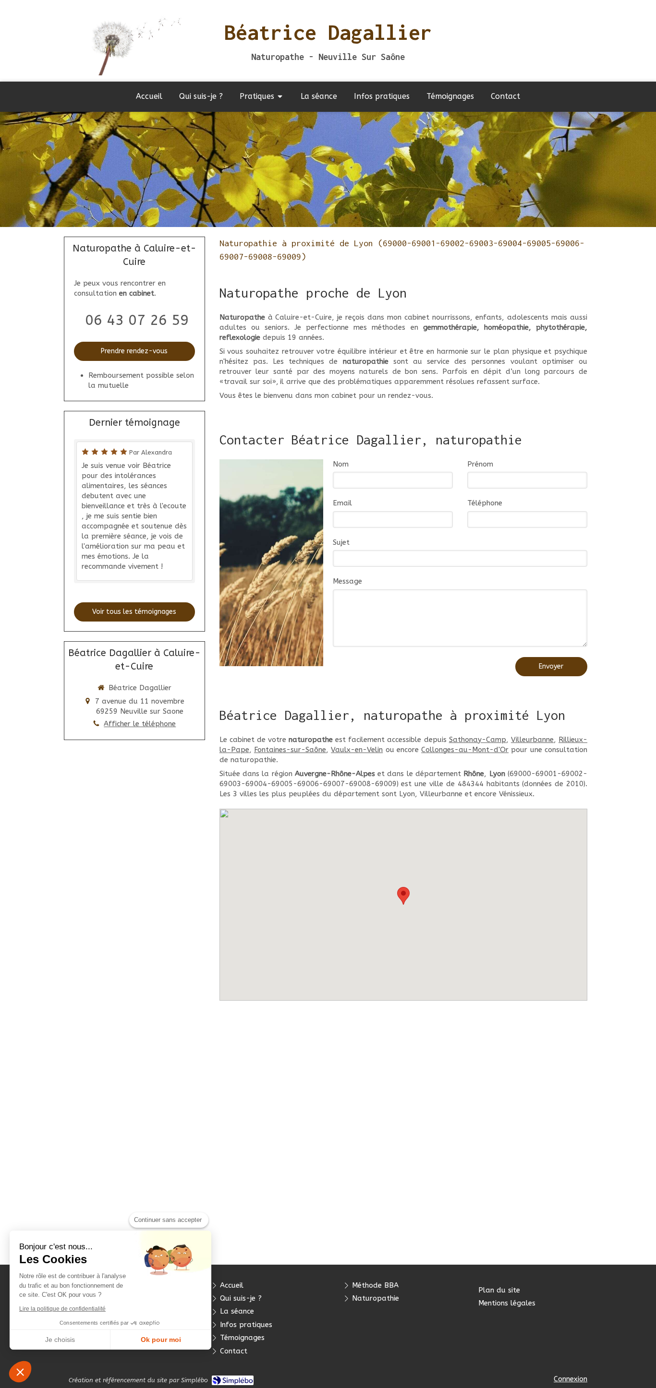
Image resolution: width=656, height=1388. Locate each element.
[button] (20, 1371)
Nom (341, 464)
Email (342, 503)
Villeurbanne (532, 739)
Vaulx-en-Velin (357, 749)
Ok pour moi (161, 1339)
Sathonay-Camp (477, 739)
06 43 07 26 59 (137, 320)
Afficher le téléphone (140, 723)
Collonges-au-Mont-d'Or (465, 749)
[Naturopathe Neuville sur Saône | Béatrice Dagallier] (130, 40)
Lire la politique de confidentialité (62, 1308)
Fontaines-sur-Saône (290, 749)
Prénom (480, 464)
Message (347, 581)
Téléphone (484, 503)
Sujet (341, 542)
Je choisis (60, 1339)
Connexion (570, 1379)
